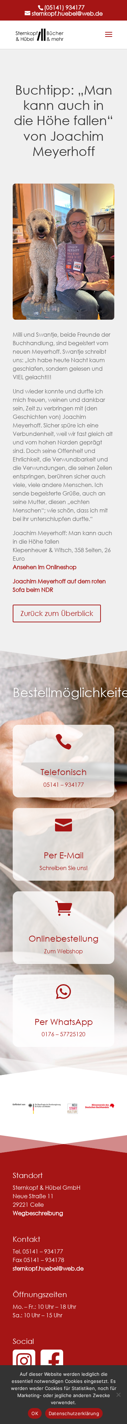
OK (34, 1413)
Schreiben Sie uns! (64, 867)
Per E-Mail (64, 855)
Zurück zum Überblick (56, 613)
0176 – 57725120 (63, 1034)
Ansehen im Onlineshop (45, 567)
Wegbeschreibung (38, 1213)
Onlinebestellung (63, 938)
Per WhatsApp (64, 1021)
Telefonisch (64, 771)
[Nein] (118, 1394)
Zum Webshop (63, 951)
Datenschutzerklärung (74, 1413)
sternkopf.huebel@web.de (48, 1268)
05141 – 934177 (63, 784)
